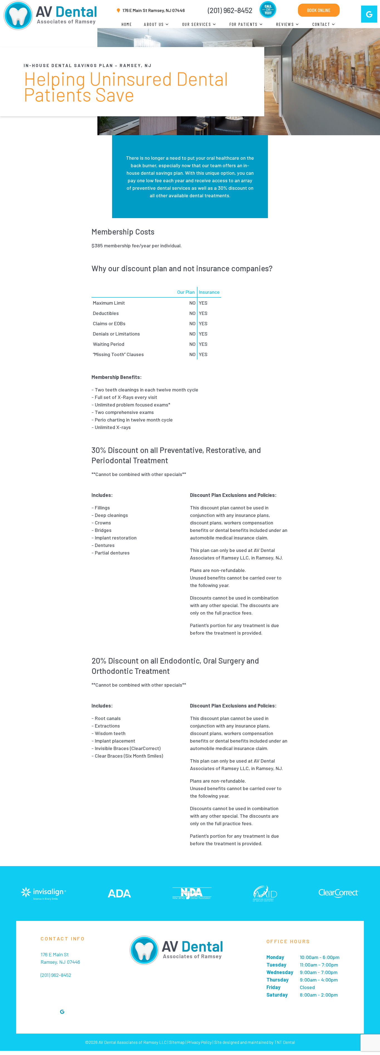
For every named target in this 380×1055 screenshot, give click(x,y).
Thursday (277, 980)
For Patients (244, 24)
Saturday (277, 995)
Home (127, 24)
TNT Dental (284, 1042)
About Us (154, 24)
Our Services (196, 24)
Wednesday (280, 972)
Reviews (285, 24)
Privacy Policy (199, 1042)
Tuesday (276, 965)
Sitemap (177, 1042)
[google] (369, 14)
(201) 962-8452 (230, 10)
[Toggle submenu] (167, 24)
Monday (275, 957)
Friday (273, 987)
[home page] (50, 14)
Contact (321, 24)
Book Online (318, 10)
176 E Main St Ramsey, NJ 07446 (153, 10)
